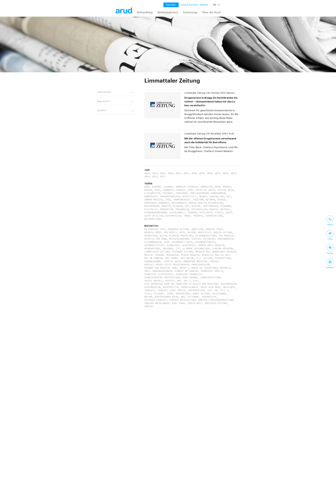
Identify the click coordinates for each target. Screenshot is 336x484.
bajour (191, 232)
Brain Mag (187, 235)
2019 (201, 173)
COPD (190, 190)
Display (196, 238)
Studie (219, 212)
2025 (155, 173)
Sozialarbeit (177, 212)
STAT (195, 280)
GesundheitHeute (205, 242)
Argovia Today (214, 229)
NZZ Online (187, 258)
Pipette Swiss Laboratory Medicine (185, 261)
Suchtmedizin (173, 215)
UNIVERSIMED (183, 293)
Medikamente (179, 203)
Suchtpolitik (170, 287)
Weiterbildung (152, 219)
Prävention (166, 209)
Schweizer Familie (212, 271)
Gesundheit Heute (182, 242)
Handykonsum (218, 193)
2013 (155, 176)
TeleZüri (159, 293)
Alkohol (156, 186)
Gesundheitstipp (154, 245)
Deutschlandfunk (179, 238)
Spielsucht (205, 212)
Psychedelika (199, 209)
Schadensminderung (155, 212)
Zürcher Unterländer (156, 303)
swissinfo (229, 287)
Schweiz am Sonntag (186, 271)
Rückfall (225, 209)
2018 (209, 173)
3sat (162, 229)
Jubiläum (198, 199)
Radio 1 (184, 268)
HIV (229, 196)
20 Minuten (151, 229)
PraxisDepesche (201, 264)
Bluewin (173, 235)
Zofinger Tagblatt (155, 300)
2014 (147, 176)
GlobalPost (173, 245)
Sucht (228, 212)
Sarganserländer (162, 271)
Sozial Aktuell (153, 280)
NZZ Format (171, 258)
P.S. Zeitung (204, 258)
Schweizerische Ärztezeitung (162, 277)
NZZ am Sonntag (153, 258)
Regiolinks (211, 268)
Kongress (164, 203)
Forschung (182, 193)
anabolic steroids (187, 186)
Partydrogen (210, 206)
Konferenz (150, 203)
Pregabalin (182, 209)
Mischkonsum (151, 206)
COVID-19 (200, 190)
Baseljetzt (204, 232)
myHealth (207, 255)
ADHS (147, 186)
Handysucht (151, 196)
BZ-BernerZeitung (205, 235)
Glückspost (188, 245)
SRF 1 (187, 280)
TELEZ (147, 293)
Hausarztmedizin (170, 196)
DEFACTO (149, 238)
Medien (204, 5)
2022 (178, 173)
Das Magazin (226, 235)
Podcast (214, 261)
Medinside (172, 255)
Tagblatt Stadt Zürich (171, 290)
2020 (194, 173)
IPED (168, 199)
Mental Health (197, 203)
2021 (186, 173)
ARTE (182, 232)
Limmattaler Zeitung (194, 93)
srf (179, 280)
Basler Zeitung (223, 232)
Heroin (214, 196)
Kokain (221, 199)
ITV (178, 248)
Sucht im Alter (153, 215)
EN (218, 5)
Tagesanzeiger (196, 290)
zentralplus (209, 296)
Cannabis (168, 190)
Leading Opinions (222, 248)
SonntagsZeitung (210, 277)
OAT (187, 206)
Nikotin (166, 206)
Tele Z (224, 290)
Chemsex (180, 190)
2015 (233, 173)
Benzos (231, 93)
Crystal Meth (225, 190)
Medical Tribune (154, 255)
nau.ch (219, 255)
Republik (225, 268)
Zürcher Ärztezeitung (182, 300)
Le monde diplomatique (196, 248)
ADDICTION (197, 229)
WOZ (183, 296)
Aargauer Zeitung (178, 229)
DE (214, 5)
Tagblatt (149, 290)
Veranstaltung (214, 215)
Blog (157, 190)
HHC (222, 196)
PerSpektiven (223, 258)
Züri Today (178, 303)
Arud (231, 134)
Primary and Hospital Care (160, 268)
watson (148, 296)
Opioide (196, 206)
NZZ (227, 255)
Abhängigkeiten (167, 12)
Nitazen (177, 206)
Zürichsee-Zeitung (216, 303)
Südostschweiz (189, 287)
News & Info (103, 101)
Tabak (187, 215)
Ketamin (210, 199)
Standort (101, 110)
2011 (162, 176)
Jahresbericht (181, 199)
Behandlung (145, 12)
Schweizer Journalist (189, 274)
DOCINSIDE (209, 238)
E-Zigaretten (152, 193)
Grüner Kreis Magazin (211, 245)
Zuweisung (190, 12)
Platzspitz (151, 209)
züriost (149, 306)
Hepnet (203, 196)
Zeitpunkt (193, 296)
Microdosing (215, 203)
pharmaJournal (152, 261)
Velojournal (219, 293)
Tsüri (170, 293)
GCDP (166, 242)
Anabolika (206, 186)
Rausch (214, 209)
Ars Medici (170, 232)
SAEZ (147, 271)
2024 (162, 173)
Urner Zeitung (201, 293)
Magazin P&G (202, 251)
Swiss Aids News (210, 287)
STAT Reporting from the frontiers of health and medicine (181, 284)
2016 (225, 173)
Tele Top (212, 290)
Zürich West (195, 303)
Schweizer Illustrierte (158, 274)
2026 (147, 173)
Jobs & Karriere (189, 5)
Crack (211, 190)
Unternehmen (104, 92)
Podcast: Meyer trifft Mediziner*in (166, 264)
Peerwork (225, 206)
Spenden (192, 212)
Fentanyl (168, 193)
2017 (217, 173)
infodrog (168, 248)
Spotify (170, 280)
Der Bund (161, 238)
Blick (163, 235)
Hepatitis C (189, 196)
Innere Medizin (153, 199)
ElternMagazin (152, 242)
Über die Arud (211, 12)
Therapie (198, 215)
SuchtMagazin (228, 284)
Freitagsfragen (199, 193)
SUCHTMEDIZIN (152, 287)
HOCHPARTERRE (152, 248)
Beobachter (151, 235)
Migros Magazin (190, 255)
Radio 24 (196, 268)
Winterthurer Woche (166, 296)
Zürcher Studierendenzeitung (215, 300)
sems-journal (190, 277)
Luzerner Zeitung (182, 251)
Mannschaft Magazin (224, 251)
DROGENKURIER (225, 238)
